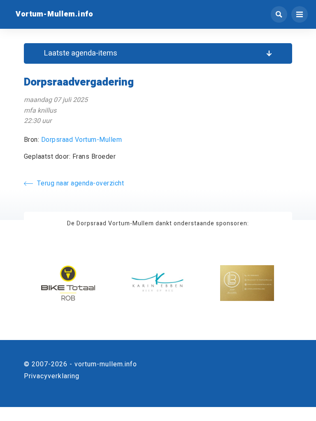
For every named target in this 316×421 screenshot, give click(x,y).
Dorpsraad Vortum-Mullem (81, 140)
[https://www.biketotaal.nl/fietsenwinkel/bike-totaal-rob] (68, 283)
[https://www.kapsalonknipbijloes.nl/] (247, 283)
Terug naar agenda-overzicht (80, 183)
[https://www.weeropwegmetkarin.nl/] (158, 283)
